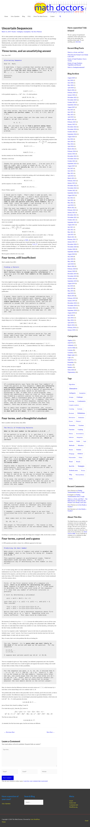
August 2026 (71, 78)
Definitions (81, 413)
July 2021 (70, 227)
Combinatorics (81, 401)
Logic (69, 357)
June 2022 (70, 200)
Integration (80, 437)
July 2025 (70, 109)
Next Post (50, 732)
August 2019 (71, 283)
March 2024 (71, 149)
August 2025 (71, 107)
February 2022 (72, 210)
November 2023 (72, 158)
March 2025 (71, 119)
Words (71, 479)
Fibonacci (78, 421)
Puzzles (14, 31)
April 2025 (71, 117)
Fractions (81, 425)
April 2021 (71, 234)
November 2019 (72, 276)
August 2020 (71, 254)
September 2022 (72, 193)
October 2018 (71, 308)
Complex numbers (74, 405)
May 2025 (70, 114)
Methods (71, 445)
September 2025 (72, 105)
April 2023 (71, 176)
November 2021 (72, 217)
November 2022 (72, 188)
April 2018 (71, 322)
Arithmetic (70, 345)
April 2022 (71, 205)
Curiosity (79, 409)
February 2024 (72, 151)
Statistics (70, 367)
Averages (71, 397)
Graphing (80, 429)
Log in (71, 800)
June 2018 (70, 317)
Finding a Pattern (11, 267)
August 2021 (71, 224)
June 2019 (70, 288)
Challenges (80, 397)
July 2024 (70, 139)
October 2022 (71, 190)
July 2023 (70, 168)
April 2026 (71, 87)
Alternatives (73, 388)
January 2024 (71, 153)
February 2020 (72, 269)
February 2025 (72, 122)
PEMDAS (80, 453)
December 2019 (72, 273)
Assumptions (27, 31)
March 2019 (71, 295)
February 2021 (72, 239)
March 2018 (71, 325)
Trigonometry (71, 372)
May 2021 (70, 232)
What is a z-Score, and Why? (76, 52)
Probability (71, 362)
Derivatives (72, 417)
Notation (78, 449)
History (71, 433)
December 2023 (72, 156)
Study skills (71, 369)
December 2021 (72, 215)
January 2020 (71, 271)
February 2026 (72, 92)
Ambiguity (20, 31)
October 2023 (71, 161)
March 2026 (71, 90)
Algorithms (72, 384)
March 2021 (71, 237)
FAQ (29, 16)
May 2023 (70, 173)
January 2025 (71, 124)
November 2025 (72, 100)
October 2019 (71, 278)
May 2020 (70, 261)
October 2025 (71, 102)
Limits (78, 441)
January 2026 (71, 95)
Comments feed (73, 805)
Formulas (72, 425)
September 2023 (72, 163)
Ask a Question (15, 16)
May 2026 (70, 85)
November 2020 (72, 246)
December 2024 (72, 127)
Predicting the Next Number (15, 548)
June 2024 (70, 141)
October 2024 (71, 131)
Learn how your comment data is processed (35, 781)
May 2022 (70, 202)
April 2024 (71, 146)
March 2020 (71, 266)
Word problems (80, 474)
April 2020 (71, 264)
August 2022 (71, 195)
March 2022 (71, 207)
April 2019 (71, 293)
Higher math (71, 355)
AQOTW (70, 343)
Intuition (71, 441)
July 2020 (70, 256)
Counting (71, 409)
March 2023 (71, 178)
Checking (71, 401)
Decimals (71, 413)
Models (71, 449)
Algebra (70, 340)
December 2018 (72, 303)
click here (78, 42)
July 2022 (70, 198)
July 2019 (70, 286)
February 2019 (72, 298)
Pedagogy (71, 453)
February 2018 (72, 327)
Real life (71, 466)
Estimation (81, 417)
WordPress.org (73, 807)
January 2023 (71, 183)
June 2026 (70, 82)
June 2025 (70, 112)
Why (70, 474)
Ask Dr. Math (71, 347)
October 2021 (71, 220)
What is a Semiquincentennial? (76, 67)
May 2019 (70, 291)
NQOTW (70, 360)
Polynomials (72, 457)
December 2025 (72, 97)
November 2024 (72, 129)
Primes (80, 457)
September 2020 (72, 251)
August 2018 (71, 313)
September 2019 (72, 281)
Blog (23, 16)
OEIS (26, 240)
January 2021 (71, 242)
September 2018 (72, 310)
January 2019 (71, 300)
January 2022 (71, 212)
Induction (71, 437)
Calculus (70, 350)
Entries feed (72, 803)
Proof (71, 461)
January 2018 (71, 330)
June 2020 (70, 259)
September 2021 (72, 222)
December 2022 (72, 185)
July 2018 (70, 315)
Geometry (70, 352)
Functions (71, 429)
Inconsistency (80, 433)
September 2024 (72, 134)
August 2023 (71, 166)
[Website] (49, 772)
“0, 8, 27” (35, 244)
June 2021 (70, 229)
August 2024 (71, 136)
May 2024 (70, 144)
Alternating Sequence (13, 60)
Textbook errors (73, 470)
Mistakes (81, 445)
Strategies (81, 466)
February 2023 (72, 180)
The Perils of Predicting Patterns (18, 428)
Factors (71, 421)
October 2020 (71, 249)
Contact (52, 16)
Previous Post (9, 732)
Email (86, 820)
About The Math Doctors (40, 16)
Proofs (78, 461)
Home (6, 16)
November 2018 (72, 305)
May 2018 (70, 320)
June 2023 (70, 171)
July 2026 (70, 80)
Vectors (83, 470)
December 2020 (72, 244)
